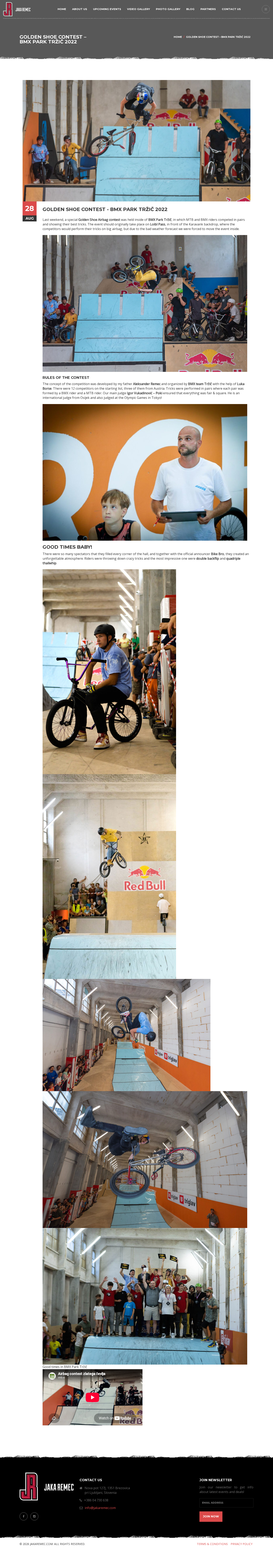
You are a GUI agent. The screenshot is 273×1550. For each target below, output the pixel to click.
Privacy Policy (241, 1544)
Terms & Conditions (212, 1544)
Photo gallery (168, 9)
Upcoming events (107, 9)
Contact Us (231, 9)
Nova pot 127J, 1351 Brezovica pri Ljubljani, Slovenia (107, 1490)
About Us (79, 9)
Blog (190, 9)
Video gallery (138, 9)
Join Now (211, 1516)
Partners (208, 9)
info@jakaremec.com (100, 1508)
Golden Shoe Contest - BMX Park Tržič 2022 (105, 209)
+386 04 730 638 (96, 1500)
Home (62, 9)
